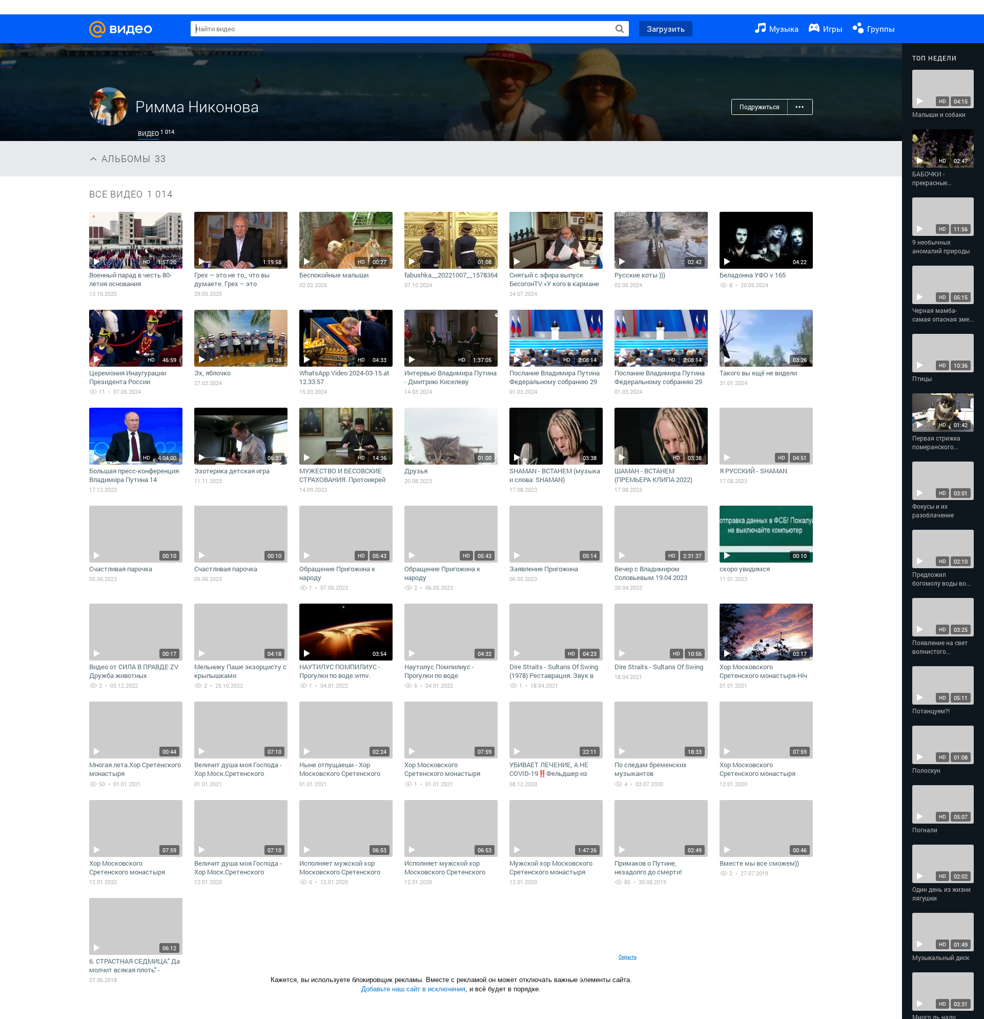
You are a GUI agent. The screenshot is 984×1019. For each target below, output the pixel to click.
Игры (832, 29)
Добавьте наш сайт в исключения (413, 989)
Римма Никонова (197, 106)
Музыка (782, 29)
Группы (880, 29)
